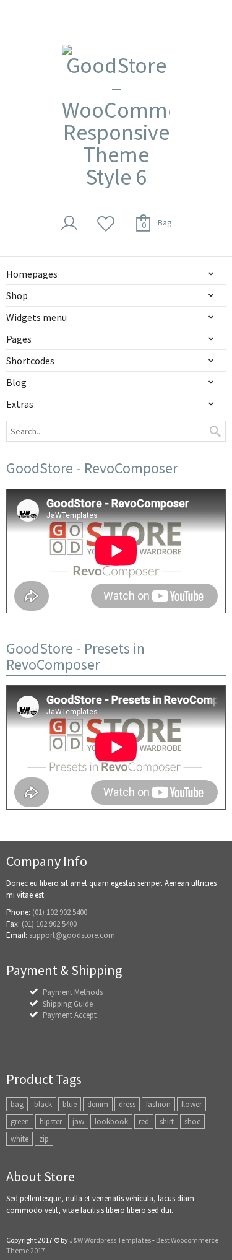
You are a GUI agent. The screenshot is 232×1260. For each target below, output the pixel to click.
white (19, 1139)
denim (97, 1104)
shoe (192, 1121)
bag (17, 1104)
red (144, 1121)
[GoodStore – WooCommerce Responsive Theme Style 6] (116, 116)
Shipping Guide (68, 1004)
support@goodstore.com (72, 935)
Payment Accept (70, 1015)
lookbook (111, 1121)
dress (127, 1104)
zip (44, 1139)
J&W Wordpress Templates (110, 1240)
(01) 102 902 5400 (59, 912)
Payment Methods (73, 992)
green (20, 1121)
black (43, 1104)
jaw (78, 1121)
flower (191, 1104)
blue (69, 1104)
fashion (158, 1104)
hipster (51, 1121)
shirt (167, 1121)
